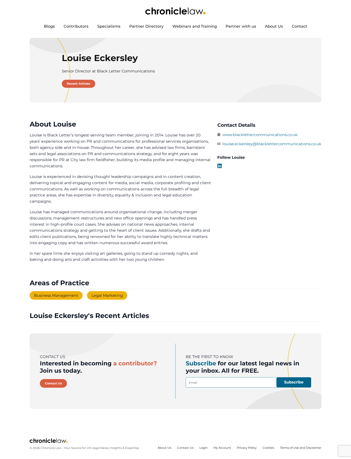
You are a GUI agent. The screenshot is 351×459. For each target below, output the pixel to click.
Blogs (49, 26)
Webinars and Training (194, 26)
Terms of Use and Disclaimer (300, 447)
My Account (222, 447)
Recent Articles (78, 83)
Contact (299, 26)
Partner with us (241, 26)
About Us (274, 26)
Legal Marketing (107, 295)
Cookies (268, 447)
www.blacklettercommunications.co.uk (260, 134)
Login (203, 447)
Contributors (76, 26)
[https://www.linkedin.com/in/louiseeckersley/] (219, 165)
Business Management (56, 295)
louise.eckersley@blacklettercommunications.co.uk (271, 144)
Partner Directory (146, 26)
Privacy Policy (247, 447)
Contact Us (53, 383)
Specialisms (108, 26)
